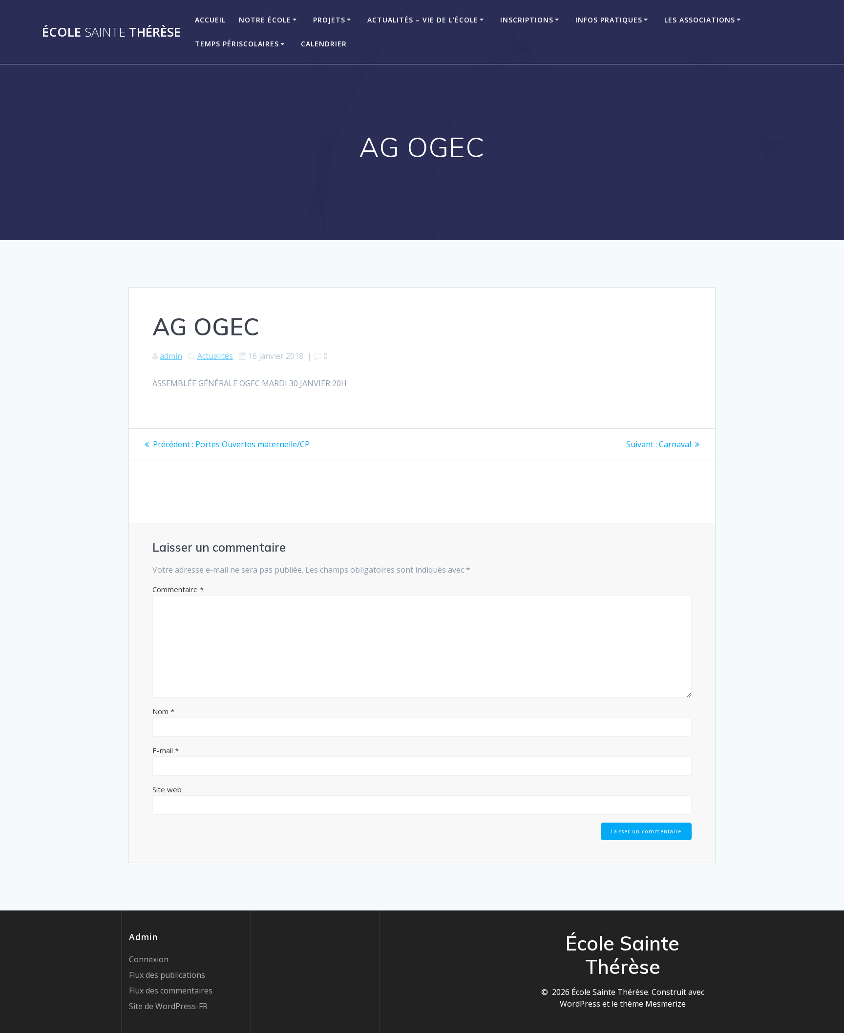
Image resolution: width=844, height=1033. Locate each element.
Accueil (210, 19)
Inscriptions (526, 19)
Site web (167, 789)
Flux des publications (167, 975)
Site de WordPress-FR (168, 1006)
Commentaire (178, 589)
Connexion (149, 959)
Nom (163, 711)
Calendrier (324, 43)
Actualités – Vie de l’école (422, 19)
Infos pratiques (608, 19)
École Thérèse (111, 32)
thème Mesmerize (653, 1003)
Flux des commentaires (170, 990)
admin (171, 356)
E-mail (165, 750)
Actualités (215, 356)
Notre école (265, 19)
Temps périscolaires (237, 43)
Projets (329, 19)
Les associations (699, 19)
